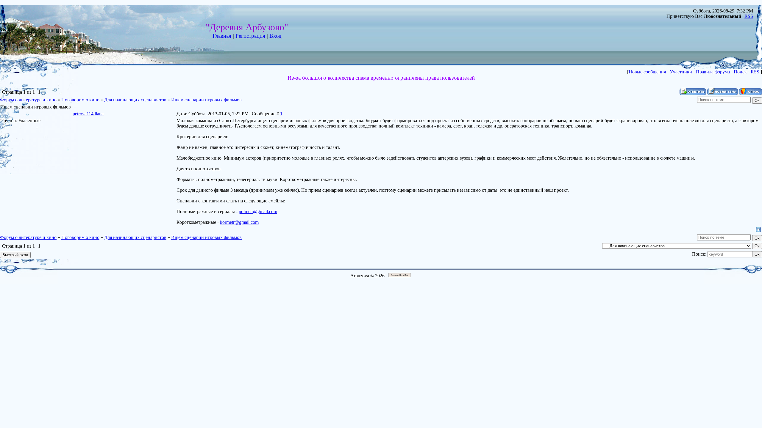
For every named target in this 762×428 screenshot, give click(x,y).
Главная (222, 36)
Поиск (740, 71)
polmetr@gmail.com (258, 211)
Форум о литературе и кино (28, 99)
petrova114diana (88, 113)
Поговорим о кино (80, 99)
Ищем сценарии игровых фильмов (206, 99)
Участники (681, 71)
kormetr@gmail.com (239, 222)
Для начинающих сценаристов (135, 99)
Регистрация (250, 36)
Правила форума (713, 71)
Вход (275, 36)
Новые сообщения (647, 71)
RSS (748, 16)
